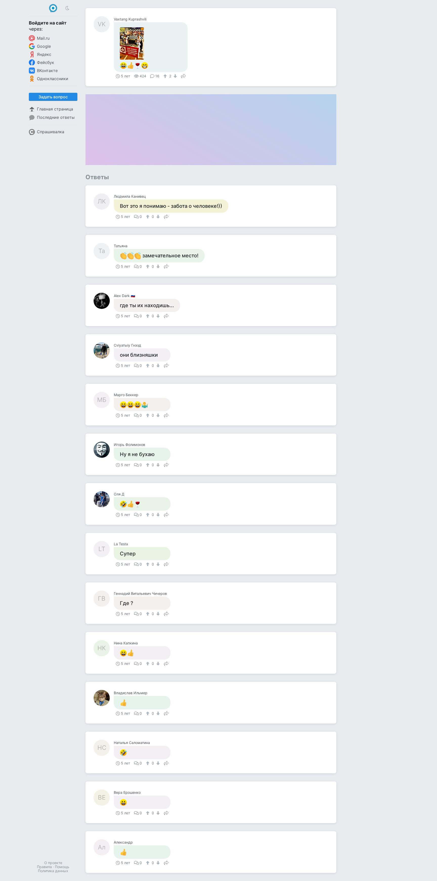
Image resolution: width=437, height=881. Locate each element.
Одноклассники (52, 78)
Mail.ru (43, 38)
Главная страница (55, 108)
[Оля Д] (104, 499)
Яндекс (44, 54)
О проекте (53, 863)
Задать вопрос (53, 96)
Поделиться (183, 75)
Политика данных (53, 871)
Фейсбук (45, 62)
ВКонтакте (47, 70)
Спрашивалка (50, 131)
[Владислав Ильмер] (104, 698)
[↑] (165, 76)
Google (44, 46)
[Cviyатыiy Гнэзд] (104, 350)
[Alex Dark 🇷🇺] (104, 301)
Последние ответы (56, 117)
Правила (44, 867)
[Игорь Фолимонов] (104, 450)
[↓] (174, 76)
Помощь (62, 867)
